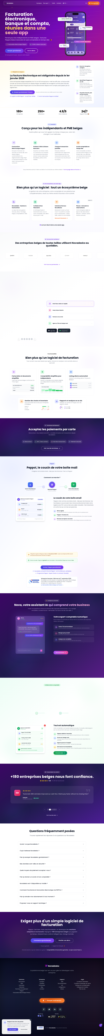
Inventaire (21, 985)
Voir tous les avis (51, 815)
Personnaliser (24, 1029)
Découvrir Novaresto (60, 218)
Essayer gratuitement (14, 51)
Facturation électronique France (21, 992)
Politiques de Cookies (82, 987)
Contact (42, 989)
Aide (62, 981)
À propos (42, 981)
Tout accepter (12, 1029)
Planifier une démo (64, 940)
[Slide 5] (32, 339)
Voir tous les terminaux (51, 448)
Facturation (22, 981)
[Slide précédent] (18, 339)
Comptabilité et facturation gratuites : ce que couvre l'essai (64, 950)
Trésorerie (21, 987)
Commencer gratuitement (42, 940)
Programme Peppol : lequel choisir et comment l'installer (53, 573)
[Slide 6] (55, 809)
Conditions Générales (82, 981)
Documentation (62, 983)
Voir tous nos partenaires (51, 264)
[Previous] (45, 809)
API (62, 985)
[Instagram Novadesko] (60, 1009)
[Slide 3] (27, 339)
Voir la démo (31, 51)
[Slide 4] (29, 339)
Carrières (42, 983)
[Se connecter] (86, 3)
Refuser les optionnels (24, 1032)
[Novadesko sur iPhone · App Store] (51, 1016)
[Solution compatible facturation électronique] (40, 1028)
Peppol (21, 991)
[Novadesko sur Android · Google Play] (61, 1016)
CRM (21, 983)
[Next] (58, 809)
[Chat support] (100, 1025)
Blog (42, 987)
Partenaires (42, 985)
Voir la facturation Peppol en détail (48, 96)
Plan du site (82, 989)
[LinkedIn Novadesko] (55, 1009)
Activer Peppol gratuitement (52, 567)
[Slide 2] (24, 339)
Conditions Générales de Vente (82, 983)
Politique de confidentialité (82, 985)
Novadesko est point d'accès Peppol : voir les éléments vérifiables (52, 571)
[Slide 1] (22, 339)
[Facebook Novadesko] (44, 1009)
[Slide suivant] (35, 339)
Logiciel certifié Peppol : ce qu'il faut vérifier (23, 96)
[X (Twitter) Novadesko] (49, 1009)
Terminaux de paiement (21, 989)
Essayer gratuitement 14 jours (23, 92)
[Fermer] (31, 1020)
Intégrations (62, 987)
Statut (62, 989)
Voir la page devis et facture (72, 169)
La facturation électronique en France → (52, 585)
